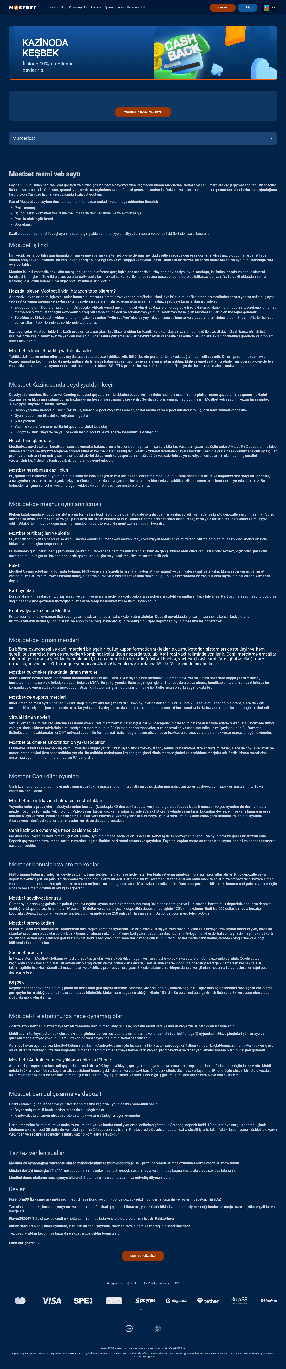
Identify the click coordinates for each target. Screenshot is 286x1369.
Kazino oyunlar (78, 7)
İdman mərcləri (136, 7)
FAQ (176, 1283)
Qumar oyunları (114, 7)
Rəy (63, 7)
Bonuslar (96, 7)
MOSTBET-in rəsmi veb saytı (143, 112)
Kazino (54, 7)
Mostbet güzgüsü (143, 1255)
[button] (141, 1309)
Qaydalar (132, 1283)
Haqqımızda (114, 1283)
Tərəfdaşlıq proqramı (156, 1283)
